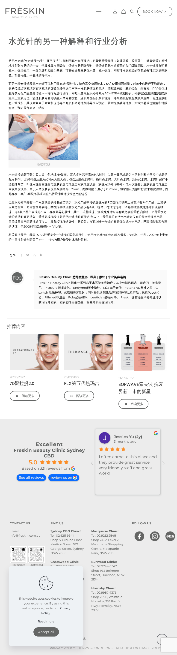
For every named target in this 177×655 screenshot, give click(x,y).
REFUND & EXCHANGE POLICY (139, 648)
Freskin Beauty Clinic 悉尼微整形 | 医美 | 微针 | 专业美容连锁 (82, 277)
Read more (46, 621)
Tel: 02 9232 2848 (103, 535)
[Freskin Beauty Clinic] (25, 11)
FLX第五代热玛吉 (81, 384)
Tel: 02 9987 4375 (103, 592)
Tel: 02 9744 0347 (104, 566)
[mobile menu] (99, 11)
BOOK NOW (152, 11)
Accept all (46, 632)
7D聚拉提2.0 (22, 384)
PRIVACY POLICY (62, 648)
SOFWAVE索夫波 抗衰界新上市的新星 (140, 388)
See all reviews (31, 477)
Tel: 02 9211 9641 (62, 535)
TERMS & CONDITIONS (95, 648)
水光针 (13, 174)
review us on (61, 477)
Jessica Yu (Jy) (128, 437)
